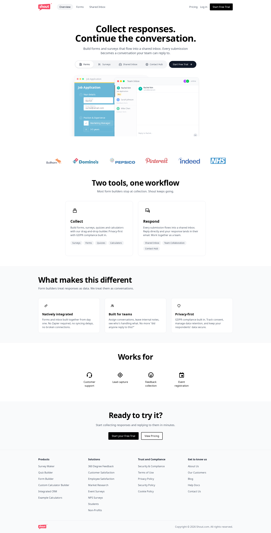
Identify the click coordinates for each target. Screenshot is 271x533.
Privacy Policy (146, 479)
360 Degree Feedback (101, 466)
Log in (203, 7)
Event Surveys (96, 491)
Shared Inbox (97, 7)
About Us (193, 466)
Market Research (98, 485)
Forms (80, 7)
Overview (65, 7)
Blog (190, 479)
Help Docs (194, 485)
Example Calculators (50, 497)
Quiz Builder (45, 472)
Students (93, 504)
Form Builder (46, 479)
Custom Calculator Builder (53, 485)
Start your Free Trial (123, 436)
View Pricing (152, 436)
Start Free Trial (221, 7)
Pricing (193, 7)
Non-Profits (95, 510)
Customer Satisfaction (101, 472)
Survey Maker (46, 466)
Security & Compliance (151, 466)
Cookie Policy (146, 491)
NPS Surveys (95, 497)
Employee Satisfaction (101, 479)
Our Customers (197, 472)
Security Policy (146, 485)
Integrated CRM (47, 491)
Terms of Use (146, 472)
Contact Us (194, 491)
